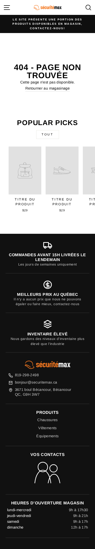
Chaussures (47, 420)
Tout (47, 134)
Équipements (47, 436)
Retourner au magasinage (47, 88)
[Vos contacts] (47, 473)
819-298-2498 (27, 375)
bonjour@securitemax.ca (36, 382)
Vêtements (47, 428)
